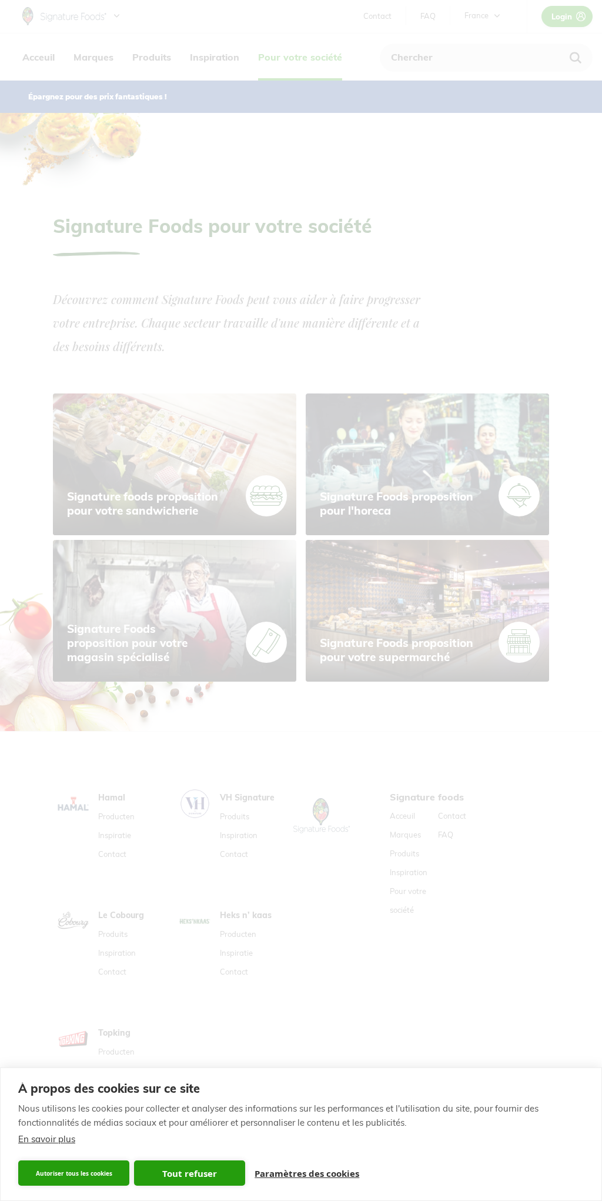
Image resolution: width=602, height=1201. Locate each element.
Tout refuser (189, 1173)
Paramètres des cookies (307, 1173)
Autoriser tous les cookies (74, 1173)
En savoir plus (46, 1139)
